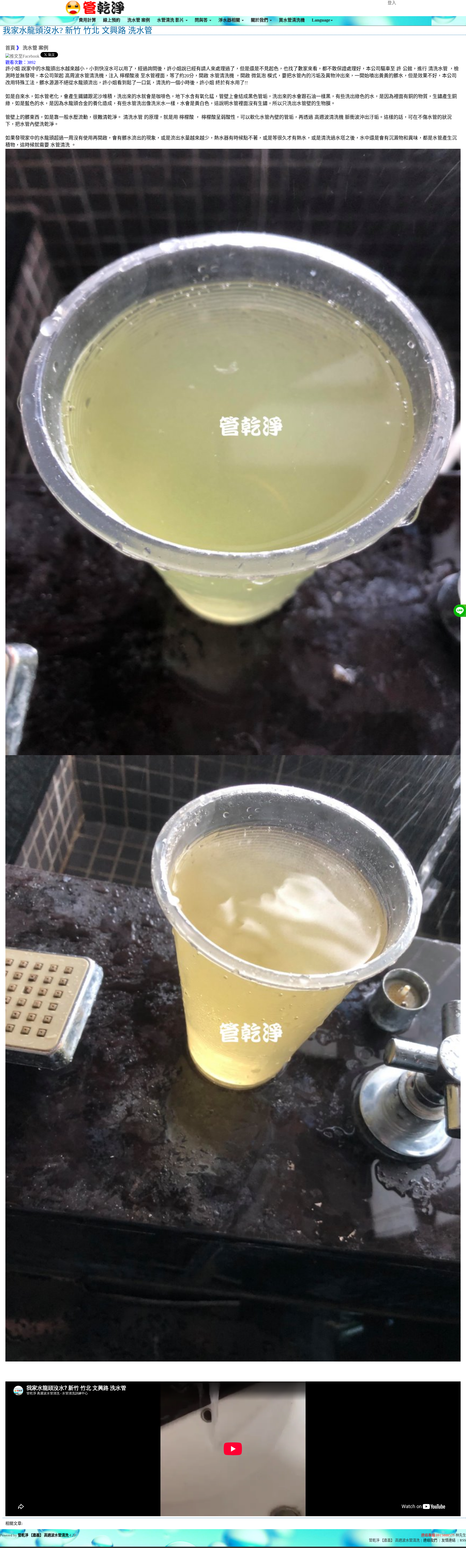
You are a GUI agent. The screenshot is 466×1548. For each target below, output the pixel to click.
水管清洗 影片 (171, 20)
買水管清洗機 (292, 20)
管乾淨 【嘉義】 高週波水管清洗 (43, 1535)
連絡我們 (430, 1540)
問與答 (202, 20)
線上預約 (111, 20)
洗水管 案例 (138, 20)
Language (321, 20)
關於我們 (260, 20)
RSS (463, 1540)
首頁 (10, 48)
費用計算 (87, 20)
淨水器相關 (229, 20)
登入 (392, 3)
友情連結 (448, 1540)
